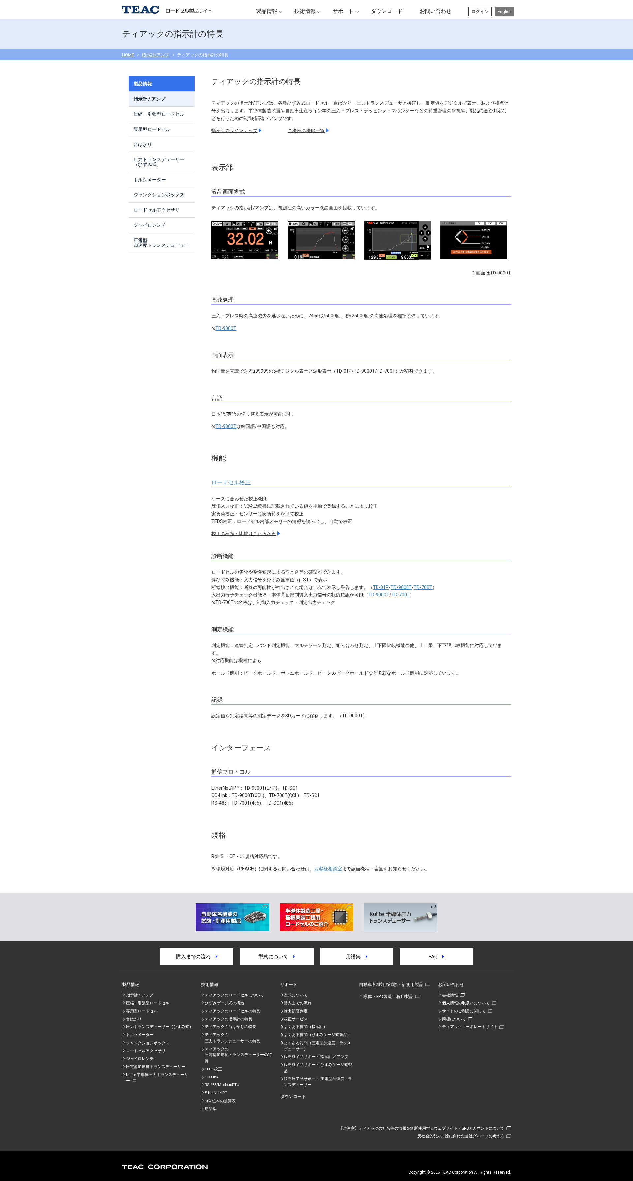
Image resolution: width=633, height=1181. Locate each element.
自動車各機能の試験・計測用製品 (391, 984)
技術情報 (305, 11)
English (505, 11)
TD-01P (381, 587)
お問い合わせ (435, 11)
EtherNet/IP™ (216, 1092)
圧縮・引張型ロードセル (159, 114)
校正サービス (296, 1019)
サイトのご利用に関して (464, 1011)
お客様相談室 (328, 869)
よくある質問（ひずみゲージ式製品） (317, 1034)
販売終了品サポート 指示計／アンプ (316, 1056)
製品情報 (266, 11)
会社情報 (450, 995)
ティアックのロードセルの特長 (232, 1011)
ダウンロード (387, 11)
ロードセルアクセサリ (157, 210)
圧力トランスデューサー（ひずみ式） (159, 162)
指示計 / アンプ (149, 98)
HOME (128, 54)
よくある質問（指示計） (305, 1026)
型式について (275, 957)
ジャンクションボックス (159, 194)
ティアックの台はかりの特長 (230, 1026)
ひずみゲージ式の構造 (224, 1003)
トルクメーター (150, 179)
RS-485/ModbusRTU (222, 1084)
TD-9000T (225, 328)
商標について (454, 1019)
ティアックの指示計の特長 (228, 1019)
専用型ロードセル (152, 129)
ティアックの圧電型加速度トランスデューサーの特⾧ (238, 1055)
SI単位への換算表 (220, 1101)
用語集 (356, 957)
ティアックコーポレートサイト (469, 1026)
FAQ (435, 957)
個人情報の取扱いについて (466, 1003)
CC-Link (211, 1077)
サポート (343, 11)
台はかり (143, 144)
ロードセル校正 (231, 482)
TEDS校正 (213, 1069)
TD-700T (423, 587)
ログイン (480, 11)
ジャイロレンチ (150, 225)
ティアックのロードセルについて (234, 995)
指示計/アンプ (155, 54)
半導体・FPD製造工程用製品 (386, 996)
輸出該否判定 (296, 1011)
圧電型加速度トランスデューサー (161, 243)
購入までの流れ (196, 957)
